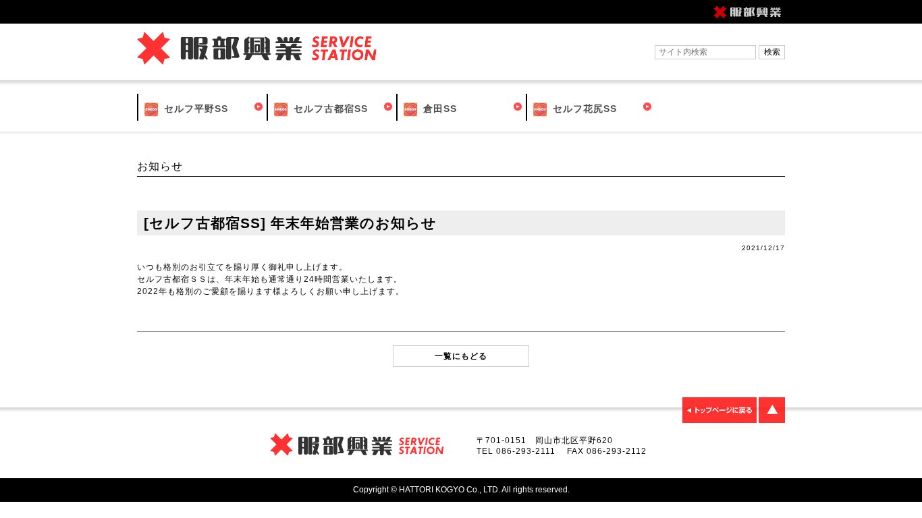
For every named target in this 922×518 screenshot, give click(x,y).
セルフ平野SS (194, 108)
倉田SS (438, 108)
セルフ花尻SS (583, 108)
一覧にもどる (461, 356)
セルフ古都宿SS (329, 108)
